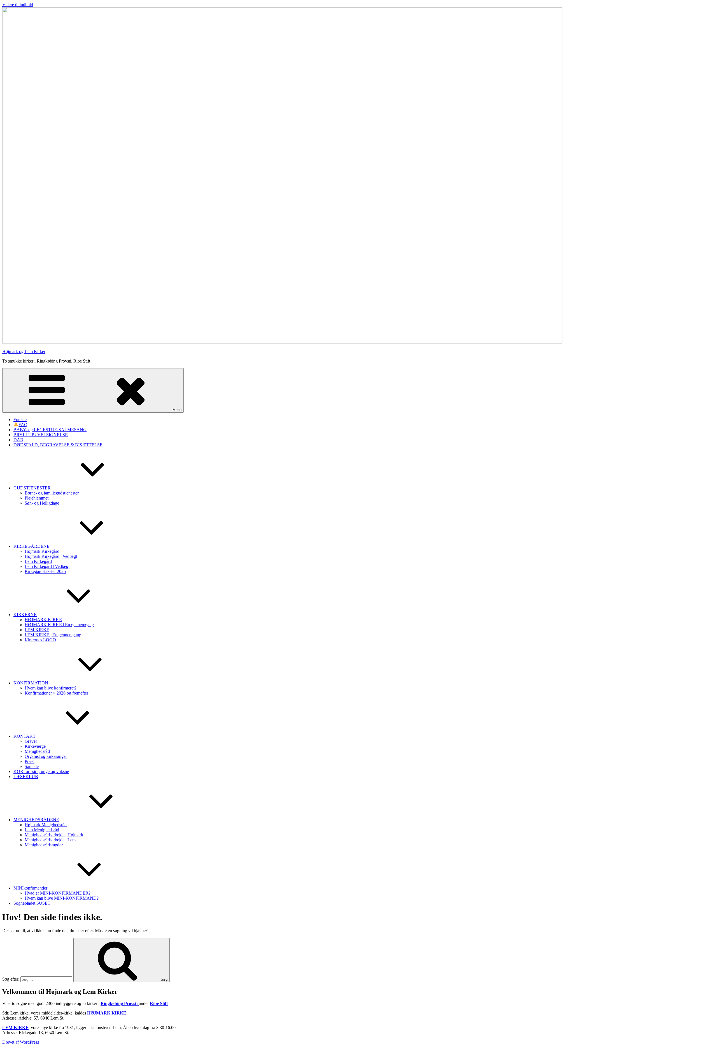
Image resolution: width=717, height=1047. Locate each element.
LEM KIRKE (37, 629)
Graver (31, 741)
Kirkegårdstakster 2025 (45, 571)
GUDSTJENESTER (32, 488)
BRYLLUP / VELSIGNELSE (40, 434)
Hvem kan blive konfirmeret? (50, 688)
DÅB (18, 439)
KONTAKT (24, 736)
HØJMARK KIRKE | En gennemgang (59, 624)
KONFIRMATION (30, 683)
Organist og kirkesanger (46, 756)
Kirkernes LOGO (40, 639)
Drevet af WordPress (20, 1042)
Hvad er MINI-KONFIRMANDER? (57, 893)
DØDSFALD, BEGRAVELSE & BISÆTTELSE (58, 444)
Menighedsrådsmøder (44, 844)
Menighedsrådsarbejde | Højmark (54, 834)
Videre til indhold (17, 4)
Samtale (32, 766)
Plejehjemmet (36, 498)
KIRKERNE (25, 614)
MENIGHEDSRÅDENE (36, 819)
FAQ (22, 424)
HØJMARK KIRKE (43, 619)
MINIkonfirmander (30, 888)
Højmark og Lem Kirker (23, 351)
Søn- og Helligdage (42, 503)
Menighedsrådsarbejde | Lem (50, 839)
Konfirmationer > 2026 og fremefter (56, 693)
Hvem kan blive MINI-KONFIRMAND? (62, 898)
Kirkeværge (35, 746)
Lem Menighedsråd (42, 829)
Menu (177, 410)
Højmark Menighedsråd (46, 824)
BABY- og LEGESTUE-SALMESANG (50, 429)
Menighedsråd (37, 751)
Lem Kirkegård (38, 561)
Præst (29, 761)
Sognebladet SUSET (31, 903)
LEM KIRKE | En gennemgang (53, 634)
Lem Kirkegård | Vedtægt (47, 566)
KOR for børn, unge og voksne (41, 771)
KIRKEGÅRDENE (31, 546)
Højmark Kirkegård (42, 551)
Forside (20, 419)
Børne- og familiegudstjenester (52, 493)
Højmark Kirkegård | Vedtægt (51, 556)
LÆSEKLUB (25, 776)
